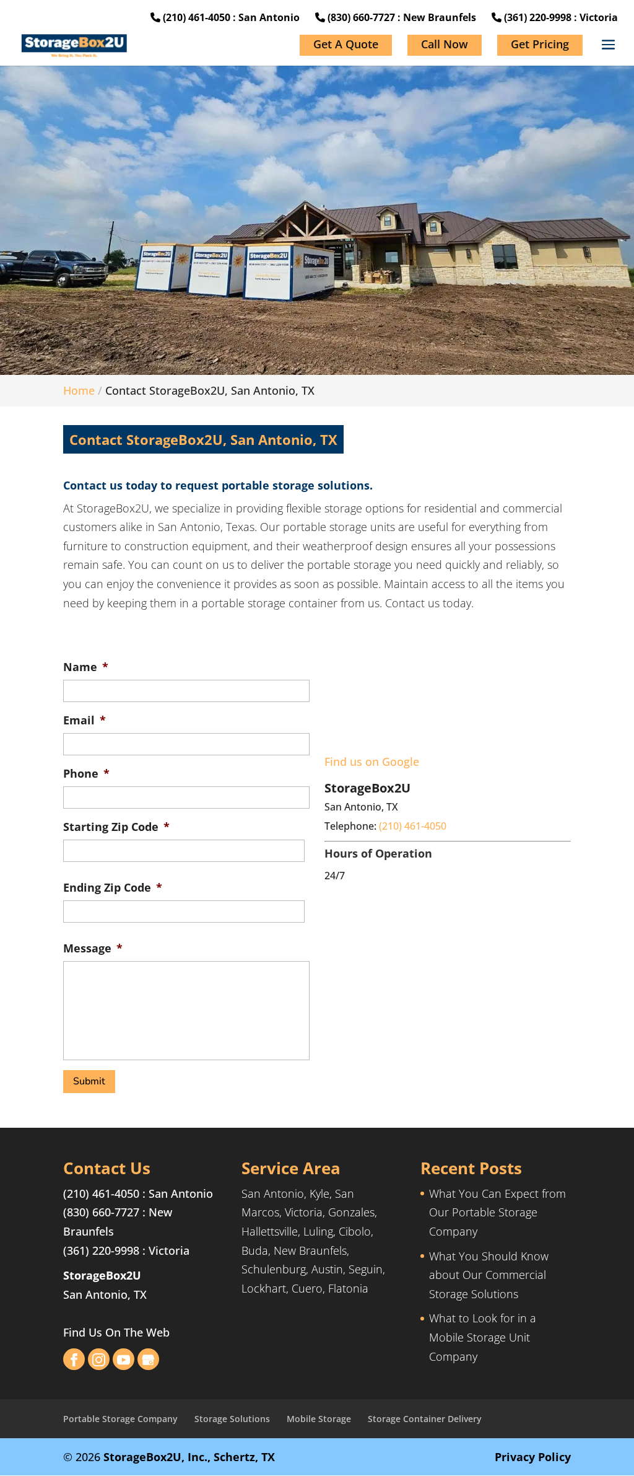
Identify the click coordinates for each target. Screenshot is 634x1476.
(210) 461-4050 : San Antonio (230, 17)
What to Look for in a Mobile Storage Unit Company (482, 1337)
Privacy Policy (533, 1456)
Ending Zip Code (112, 888)
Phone (86, 774)
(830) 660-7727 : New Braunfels (400, 17)
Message (93, 948)
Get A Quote (345, 44)
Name (85, 667)
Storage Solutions (232, 1419)
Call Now (444, 44)
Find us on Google (371, 761)
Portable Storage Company (120, 1419)
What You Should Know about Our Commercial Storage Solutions (489, 1275)
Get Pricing (540, 44)
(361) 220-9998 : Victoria (560, 17)
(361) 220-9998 (101, 1250)
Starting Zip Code (116, 827)
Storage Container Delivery (425, 1419)
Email (84, 720)
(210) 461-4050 (101, 1193)
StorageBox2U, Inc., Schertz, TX (189, 1456)
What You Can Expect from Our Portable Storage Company (497, 1212)
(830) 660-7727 (101, 1212)
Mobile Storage (319, 1419)
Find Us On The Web (116, 1332)
